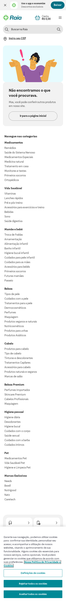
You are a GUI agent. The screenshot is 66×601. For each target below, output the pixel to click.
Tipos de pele (12, 294)
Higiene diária (12, 417)
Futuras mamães (14, 275)
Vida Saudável (13, 188)
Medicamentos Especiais (18, 157)
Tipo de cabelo (12, 353)
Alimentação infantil (16, 243)
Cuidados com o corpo (17, 431)
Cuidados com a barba (17, 440)
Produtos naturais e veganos (20, 371)
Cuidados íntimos (14, 444)
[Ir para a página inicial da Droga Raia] (12, 17)
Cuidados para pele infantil (19, 257)
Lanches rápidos (13, 198)
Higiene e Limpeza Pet (17, 467)
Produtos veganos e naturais (20, 321)
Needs (8, 481)
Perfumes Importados (17, 390)
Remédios (10, 147)
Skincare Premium (15, 394)
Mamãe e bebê (13, 229)
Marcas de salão (13, 376)
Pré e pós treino (13, 202)
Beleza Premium (14, 384)
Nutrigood (10, 490)
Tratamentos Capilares (17, 362)
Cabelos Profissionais (16, 399)
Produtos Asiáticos (15, 335)
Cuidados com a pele (16, 298)
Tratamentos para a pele (18, 303)
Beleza (8, 288)
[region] (33, 564)
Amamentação (13, 239)
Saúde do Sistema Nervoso (19, 152)
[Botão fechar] (5, 5)
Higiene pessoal (14, 412)
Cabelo (8, 343)
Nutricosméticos (14, 326)
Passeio (8, 280)
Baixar (58, 4)
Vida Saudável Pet (14, 462)
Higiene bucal (12, 426)
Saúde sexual (11, 435)
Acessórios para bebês (17, 266)
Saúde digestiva (13, 221)
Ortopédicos (11, 180)
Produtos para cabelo (16, 348)
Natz (7, 494)
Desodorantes (12, 421)
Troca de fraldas (13, 234)
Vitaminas (10, 193)
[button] (5, 5)
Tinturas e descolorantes (18, 358)
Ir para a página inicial (33, 115)
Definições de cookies (33, 573)
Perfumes (10, 312)
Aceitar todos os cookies (33, 594)
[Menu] (60, 17)
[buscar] (58, 29)
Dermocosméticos (15, 307)
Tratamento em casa (16, 166)
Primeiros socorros (15, 175)
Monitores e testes (15, 170)
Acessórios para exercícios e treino (24, 207)
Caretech (9, 499)
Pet (6, 453)
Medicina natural (14, 161)
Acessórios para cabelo (17, 367)
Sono (7, 216)
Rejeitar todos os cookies (33, 583)
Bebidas (8, 211)
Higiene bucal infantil (16, 253)
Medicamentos (13, 142)
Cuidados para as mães (17, 262)
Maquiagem (11, 317)
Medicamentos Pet (15, 458)
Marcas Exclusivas (15, 475)
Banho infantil (12, 248)
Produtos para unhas (16, 330)
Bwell (7, 485)
